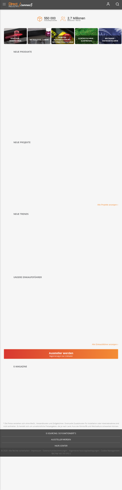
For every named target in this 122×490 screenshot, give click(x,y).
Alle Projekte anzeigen (107, 205)
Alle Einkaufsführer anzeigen (104, 344)
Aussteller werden (61, 439)
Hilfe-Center (61, 445)
